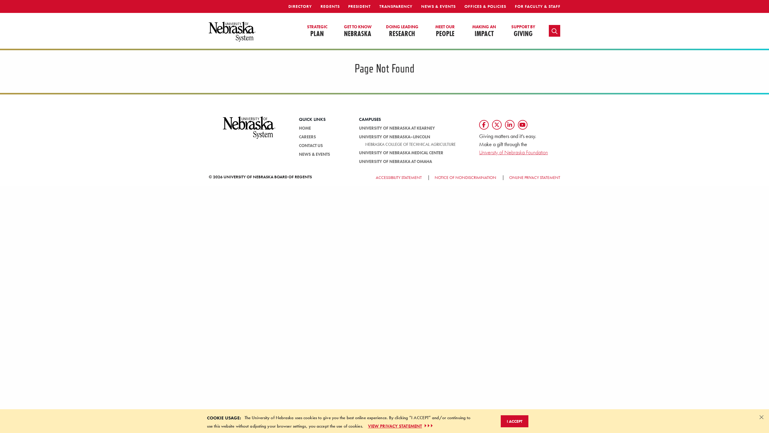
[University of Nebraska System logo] (249, 131)
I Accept (514, 421)
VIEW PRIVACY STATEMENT (395, 426)
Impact (484, 31)
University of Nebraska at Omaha (395, 161)
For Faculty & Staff (538, 6)
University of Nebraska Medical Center (401, 152)
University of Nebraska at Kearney (397, 128)
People (445, 31)
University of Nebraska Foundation (513, 152)
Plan (317, 31)
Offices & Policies (485, 6)
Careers (307, 137)
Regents (330, 6)
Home (305, 128)
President (359, 6)
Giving (523, 31)
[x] (497, 125)
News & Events (438, 6)
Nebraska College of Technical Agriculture (410, 144)
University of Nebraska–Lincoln (394, 137)
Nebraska (358, 31)
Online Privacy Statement (534, 177)
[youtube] (522, 125)
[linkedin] (510, 125)
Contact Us (311, 145)
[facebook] (484, 125)
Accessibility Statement (399, 177)
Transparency (395, 6)
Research (402, 31)
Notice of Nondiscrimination (465, 177)
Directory (300, 6)
